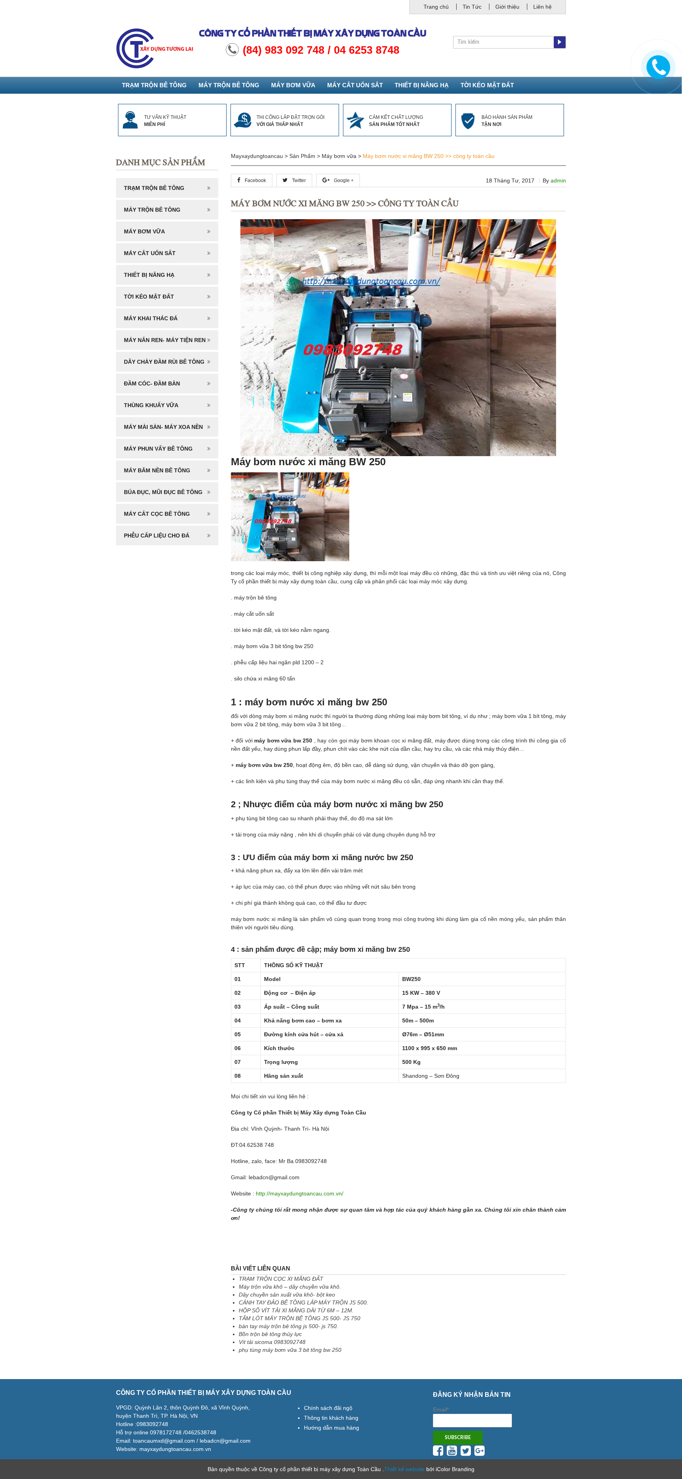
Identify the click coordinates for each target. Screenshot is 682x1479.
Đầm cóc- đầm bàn (152, 383)
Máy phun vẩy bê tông (158, 448)
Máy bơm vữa (293, 85)
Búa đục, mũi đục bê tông (163, 492)
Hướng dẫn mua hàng (331, 1428)
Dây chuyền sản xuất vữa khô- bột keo (287, 1294)
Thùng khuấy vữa (151, 405)
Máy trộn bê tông (229, 85)
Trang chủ (436, 7)
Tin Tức (472, 7)
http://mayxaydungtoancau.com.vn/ (299, 1193)
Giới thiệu (507, 7)
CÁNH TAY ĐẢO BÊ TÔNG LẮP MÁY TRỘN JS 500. (303, 1302)
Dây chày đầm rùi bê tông (164, 362)
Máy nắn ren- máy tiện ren (165, 340)
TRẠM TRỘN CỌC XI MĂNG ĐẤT (281, 1279)
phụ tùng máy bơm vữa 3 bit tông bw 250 (290, 1350)
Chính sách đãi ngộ (328, 1408)
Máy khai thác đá (151, 318)
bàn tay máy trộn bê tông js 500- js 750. (288, 1326)
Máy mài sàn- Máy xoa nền (163, 427)
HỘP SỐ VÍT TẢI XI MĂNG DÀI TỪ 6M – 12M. (296, 1310)
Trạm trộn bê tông (154, 85)
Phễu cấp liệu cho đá (156, 535)
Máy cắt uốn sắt (355, 85)
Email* (441, 1409)
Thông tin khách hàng (331, 1418)
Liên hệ (542, 7)
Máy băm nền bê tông (157, 470)
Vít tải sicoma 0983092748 (272, 1342)
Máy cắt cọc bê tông (157, 514)
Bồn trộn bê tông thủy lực (270, 1334)
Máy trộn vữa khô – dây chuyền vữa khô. (290, 1287)
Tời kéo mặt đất (487, 85)
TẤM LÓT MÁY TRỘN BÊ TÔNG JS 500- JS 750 (299, 1318)
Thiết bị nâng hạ (422, 85)
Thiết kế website (404, 1469)
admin (558, 180)
